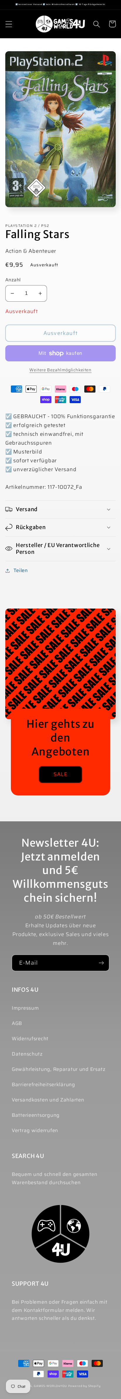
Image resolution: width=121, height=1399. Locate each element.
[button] (9, 24)
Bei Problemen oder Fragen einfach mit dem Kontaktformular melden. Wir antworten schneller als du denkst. (59, 1310)
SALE (60, 774)
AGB (17, 1023)
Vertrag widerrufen (35, 1130)
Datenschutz (27, 1054)
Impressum (25, 1008)
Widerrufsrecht (30, 1038)
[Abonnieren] (101, 963)
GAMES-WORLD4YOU (50, 1386)
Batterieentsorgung (36, 1115)
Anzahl (13, 280)
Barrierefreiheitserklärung (43, 1084)
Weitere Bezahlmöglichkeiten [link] (60, 370)
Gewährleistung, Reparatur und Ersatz (59, 1069)
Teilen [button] (21, 570)
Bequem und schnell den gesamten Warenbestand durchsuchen (54, 1178)
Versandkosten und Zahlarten (48, 1100)
